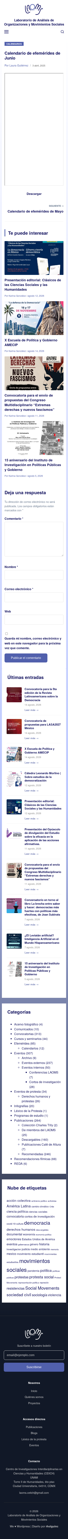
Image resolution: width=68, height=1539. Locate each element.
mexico (11, 1253)
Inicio (34, 1391)
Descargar (34, 194)
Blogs (34, 1433)
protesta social (41, 1276)
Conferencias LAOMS (43, 1072)
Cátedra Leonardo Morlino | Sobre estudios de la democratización (43, 776)
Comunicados (23, 1029)
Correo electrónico (19, 589)
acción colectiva (19, 1200)
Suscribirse (34, 1367)
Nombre (11, 567)
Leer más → (32, 710)
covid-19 (11, 1223)
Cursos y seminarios (28, 1039)
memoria (55, 1249)
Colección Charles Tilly (37, 1125)
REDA (18, 1163)
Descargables (31, 1139)
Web (8, 611)
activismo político (39, 1200)
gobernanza (23, 1244)
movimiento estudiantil (30, 1254)
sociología (39, 1294)
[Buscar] (62, 32)
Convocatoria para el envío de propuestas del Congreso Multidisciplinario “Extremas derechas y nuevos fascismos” (29, 402)
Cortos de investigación (45, 1082)
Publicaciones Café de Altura (41, 1144)
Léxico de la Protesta (28, 1111)
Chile (51, 1206)
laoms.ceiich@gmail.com (34, 1492)
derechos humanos (21, 1229)
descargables (42, 1229)
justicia (26, 1249)
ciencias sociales (38, 1211)
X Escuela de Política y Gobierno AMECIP (31, 342)
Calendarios (14, 43)
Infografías (21, 1106)
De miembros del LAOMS (39, 1130)
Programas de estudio (29, 1115)
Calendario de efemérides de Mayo (35, 211)
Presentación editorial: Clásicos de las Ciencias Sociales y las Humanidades (33, 285)
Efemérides (21, 1043)
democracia (37, 1222)
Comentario (14, 518)
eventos (12, 1244)
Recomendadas (32, 1154)
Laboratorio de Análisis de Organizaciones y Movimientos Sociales (34, 22)
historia (44, 1244)
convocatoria (15, 1216)
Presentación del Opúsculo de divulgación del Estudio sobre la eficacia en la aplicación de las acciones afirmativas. (42, 836)
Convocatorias (24, 1034)
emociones (14, 1239)
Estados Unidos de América (38, 1239)
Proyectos (34, 1403)
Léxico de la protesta (34, 1439)
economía (29, 1234)
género (34, 1244)
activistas (52, 1200)
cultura (19, 1223)
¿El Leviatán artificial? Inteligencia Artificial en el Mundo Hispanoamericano (42, 939)
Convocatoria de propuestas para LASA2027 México (43, 724)
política (46, 1270)
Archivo (27, 1058)
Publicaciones (23, 1120)
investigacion (14, 1249)
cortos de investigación (40, 1216)
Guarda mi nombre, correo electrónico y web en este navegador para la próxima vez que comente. (33, 643)
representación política (28, 1282)
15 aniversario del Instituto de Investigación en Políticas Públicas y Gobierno (33, 465)
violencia (54, 1294)
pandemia (33, 1271)
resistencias (16, 1288)
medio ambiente (40, 1249)
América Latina (19, 1205)
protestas (22, 1276)
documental (14, 1234)
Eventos (19, 1053)
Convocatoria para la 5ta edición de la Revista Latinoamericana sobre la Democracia (41, 694)
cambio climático (40, 1206)
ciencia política (17, 1211)
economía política (43, 1234)
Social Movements (42, 1288)
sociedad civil (19, 1294)
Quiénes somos (34, 1397)
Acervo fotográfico (26, 1024)
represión (44, 1282)
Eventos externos (33, 1063)
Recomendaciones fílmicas (32, 1159)
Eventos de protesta (27, 1091)
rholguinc (52, 1526)
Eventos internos (33, 1067)
